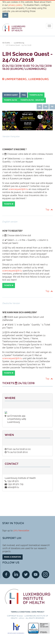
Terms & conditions (21, 612)
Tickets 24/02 (10, 100)
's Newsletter (22, 530)
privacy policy (15, 5)
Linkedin (16, 574)
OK (5, 15)
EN (46, 106)
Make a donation (12, 557)
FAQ (24, 95)
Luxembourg (19, 43)
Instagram (45, 574)
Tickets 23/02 (36, 95)
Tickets (8, 204)
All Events (6, 43)
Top (48, 209)
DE (39, 106)
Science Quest (11, 95)
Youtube (35, 574)
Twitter (26, 574)
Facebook (6, 574)
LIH (14, 530)
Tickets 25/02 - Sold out (32, 100)
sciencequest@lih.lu (18, 189)
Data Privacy (38, 612)
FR (52, 106)
